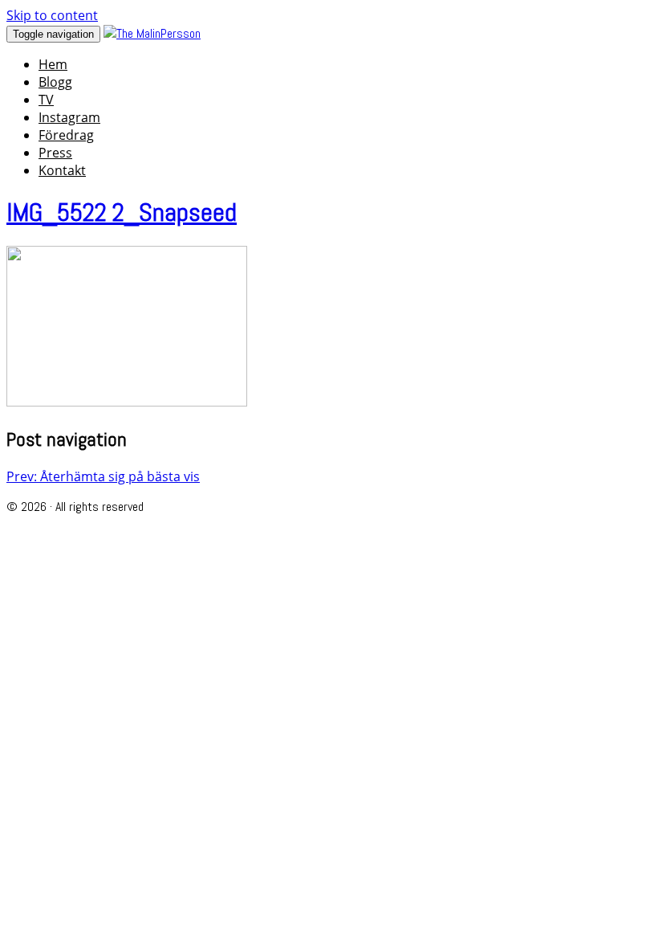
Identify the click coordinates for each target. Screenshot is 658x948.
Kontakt (62, 170)
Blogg (55, 82)
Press (55, 152)
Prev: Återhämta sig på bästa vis (103, 476)
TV (46, 99)
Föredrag (66, 135)
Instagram (69, 117)
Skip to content (52, 15)
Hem (53, 64)
